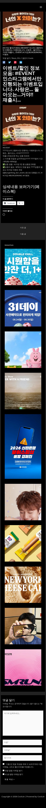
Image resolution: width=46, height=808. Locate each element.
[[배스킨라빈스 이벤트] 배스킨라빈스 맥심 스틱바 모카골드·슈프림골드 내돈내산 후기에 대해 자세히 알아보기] (23, 543)
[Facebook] (4, 62)
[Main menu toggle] (41, 7)
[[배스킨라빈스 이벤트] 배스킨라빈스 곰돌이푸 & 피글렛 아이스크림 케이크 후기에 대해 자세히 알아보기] (23, 349)
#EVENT (6, 148)
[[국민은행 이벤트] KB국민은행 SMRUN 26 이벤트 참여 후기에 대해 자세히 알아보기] (23, 667)
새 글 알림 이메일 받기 (14, 774)
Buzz (14, 58)
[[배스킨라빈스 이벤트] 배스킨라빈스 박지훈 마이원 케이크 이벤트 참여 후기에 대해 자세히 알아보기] (23, 502)
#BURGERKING (15, 175)
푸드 (19, 58)
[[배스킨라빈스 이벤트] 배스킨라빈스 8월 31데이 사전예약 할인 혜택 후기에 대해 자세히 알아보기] (23, 308)
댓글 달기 (6, 58)
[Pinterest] (15, 62)
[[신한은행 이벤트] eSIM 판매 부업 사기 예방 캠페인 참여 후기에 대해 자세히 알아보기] (23, 446)
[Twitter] (9, 62)
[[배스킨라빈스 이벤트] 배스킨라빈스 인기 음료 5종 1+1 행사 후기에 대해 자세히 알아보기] (23, 267)
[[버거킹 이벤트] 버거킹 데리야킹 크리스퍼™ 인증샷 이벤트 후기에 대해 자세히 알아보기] (23, 626)
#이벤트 (26, 175)
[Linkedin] (21, 62)
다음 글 (23, 234)
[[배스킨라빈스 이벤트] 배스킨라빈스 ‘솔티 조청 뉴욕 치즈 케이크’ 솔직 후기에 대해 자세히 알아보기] (23, 585)
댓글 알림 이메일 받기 (13, 771)
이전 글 (23, 228)
